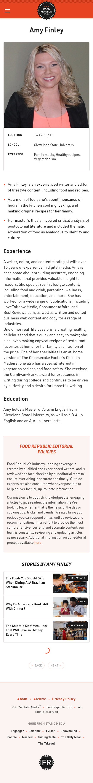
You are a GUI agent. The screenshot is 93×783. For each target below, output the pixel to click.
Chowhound (69, 731)
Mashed (27, 737)
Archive (40, 699)
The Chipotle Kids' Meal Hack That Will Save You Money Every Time (27, 630)
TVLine (50, 731)
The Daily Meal (71, 737)
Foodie (12, 737)
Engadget (17, 731)
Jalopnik (34, 731)
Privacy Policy (63, 699)
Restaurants (78, 578)
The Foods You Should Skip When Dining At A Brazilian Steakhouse (25, 582)
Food (83, 601)
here (38, 542)
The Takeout (46, 743)
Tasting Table (47, 737)
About (22, 699)
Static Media (30, 707)
